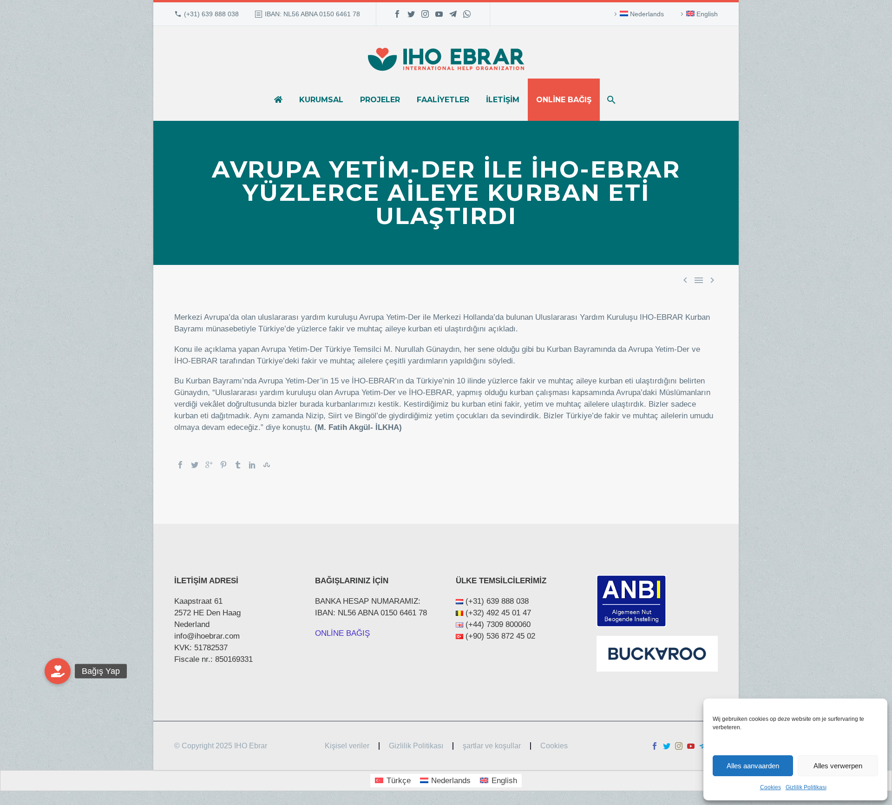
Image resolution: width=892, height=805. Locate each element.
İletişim (502, 99)
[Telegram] (453, 14)
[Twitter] (411, 14)
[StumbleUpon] (266, 464)
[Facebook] (397, 14)
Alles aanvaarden (753, 766)
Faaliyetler (443, 99)
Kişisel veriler (347, 746)
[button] (58, 671)
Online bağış (563, 99)
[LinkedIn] (252, 464)
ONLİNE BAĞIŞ (342, 633)
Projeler (380, 99)
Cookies (770, 787)
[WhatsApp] (467, 14)
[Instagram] (425, 14)
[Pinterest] (223, 464)
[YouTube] (439, 14)
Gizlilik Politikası (806, 787)
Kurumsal (321, 99)
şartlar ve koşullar (492, 746)
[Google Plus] (209, 464)
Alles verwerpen (837, 766)
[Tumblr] (238, 464)
